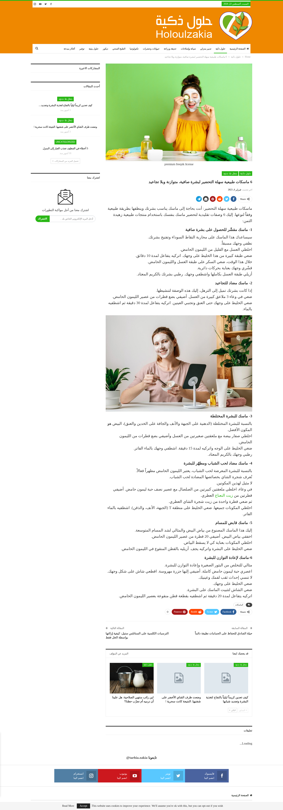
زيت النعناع (224, 495)
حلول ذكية (220, 48)
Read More (68, 806)
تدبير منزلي (205, 48)
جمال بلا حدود (230, 173)
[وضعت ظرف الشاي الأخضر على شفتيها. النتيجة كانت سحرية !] (179, 678)
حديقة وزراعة (170, 48)
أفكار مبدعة (69, 48)
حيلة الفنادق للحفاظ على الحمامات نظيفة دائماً (223, 633)
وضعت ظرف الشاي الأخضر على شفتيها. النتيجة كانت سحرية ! (65, 126)
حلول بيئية (93, 48)
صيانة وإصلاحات (188, 48)
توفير (81, 48)
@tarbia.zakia (136, 758)
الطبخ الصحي (118, 48)
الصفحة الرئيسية (237, 48)
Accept (83, 805)
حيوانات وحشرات (151, 48)
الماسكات (239, 605)
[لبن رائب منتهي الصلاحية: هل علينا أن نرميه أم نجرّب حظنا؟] (132, 678)
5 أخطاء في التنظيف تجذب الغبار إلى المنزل (65, 148)
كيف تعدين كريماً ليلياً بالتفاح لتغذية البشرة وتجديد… (65, 105)
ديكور (105, 48)
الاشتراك (42, 218)
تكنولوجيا (134, 48)
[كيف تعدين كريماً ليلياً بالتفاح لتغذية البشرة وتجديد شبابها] (226, 678)
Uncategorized (65, 142)
